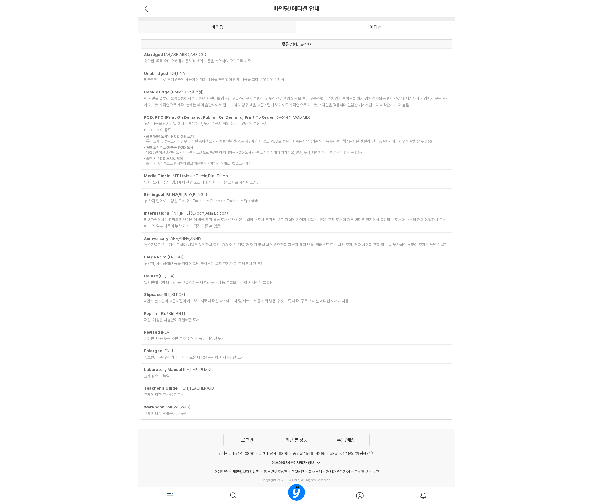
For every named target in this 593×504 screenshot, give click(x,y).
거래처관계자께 (338, 471)
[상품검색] (233, 495)
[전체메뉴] (170, 495)
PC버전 (298, 471)
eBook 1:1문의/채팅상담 (350, 453)
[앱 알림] (423, 495)
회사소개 (315, 471)
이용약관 (221, 471)
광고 (375, 471)
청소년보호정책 (276, 471)
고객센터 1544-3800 (236, 453)
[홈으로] (296, 495)
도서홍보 (361, 471)
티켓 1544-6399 (273, 453)
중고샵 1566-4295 (309, 453)
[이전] (145, 8)
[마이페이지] (360, 495)
